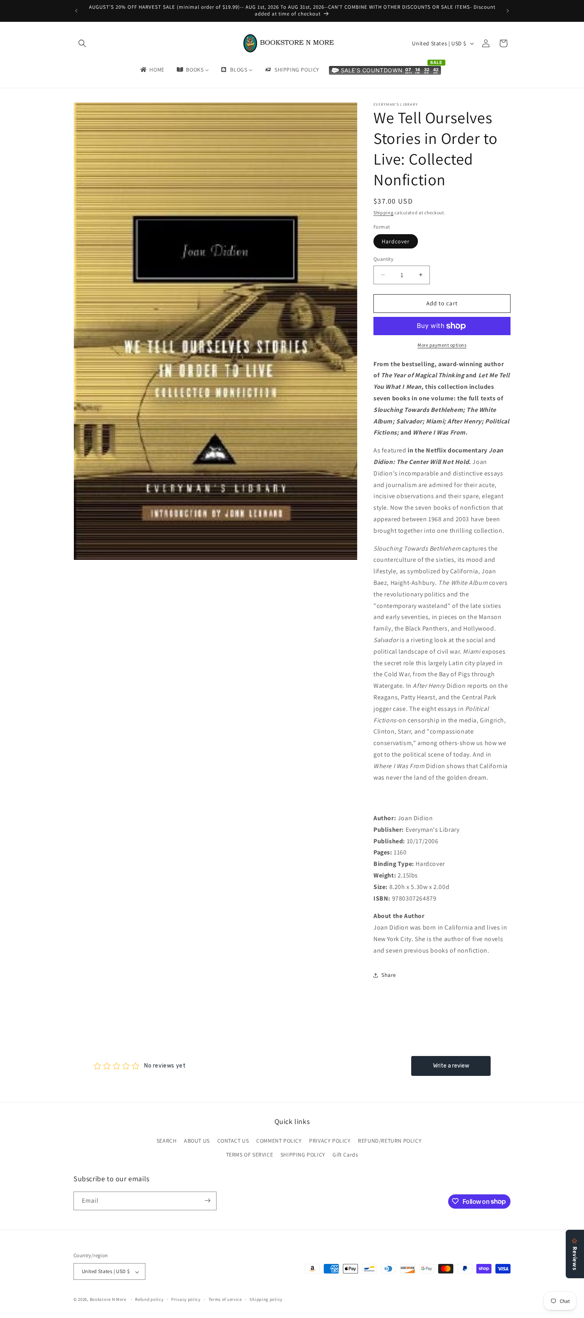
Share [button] (388, 974)
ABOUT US (197, 1140)
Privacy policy (186, 1299)
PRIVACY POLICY (329, 1140)
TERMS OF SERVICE (249, 1155)
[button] (82, 43)
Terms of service (225, 1299)
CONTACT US (233, 1140)
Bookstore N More (108, 1299)
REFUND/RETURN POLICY (390, 1140)
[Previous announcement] (76, 10)
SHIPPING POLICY (302, 1155)
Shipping (383, 212)
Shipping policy (265, 1299)
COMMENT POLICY (279, 1140)
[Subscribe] (207, 1200)
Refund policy (149, 1299)
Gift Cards (345, 1155)
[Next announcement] (507, 10)
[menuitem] (151, 69)
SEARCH (167, 1140)
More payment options (442, 345)
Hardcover (396, 241)
